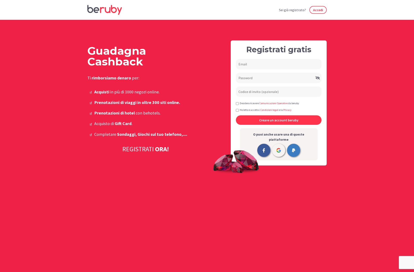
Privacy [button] (287, 109)
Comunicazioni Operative (273, 103)
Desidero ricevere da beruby (269, 103)
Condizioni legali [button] (269, 109)
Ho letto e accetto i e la (266, 109)
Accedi (318, 10)
